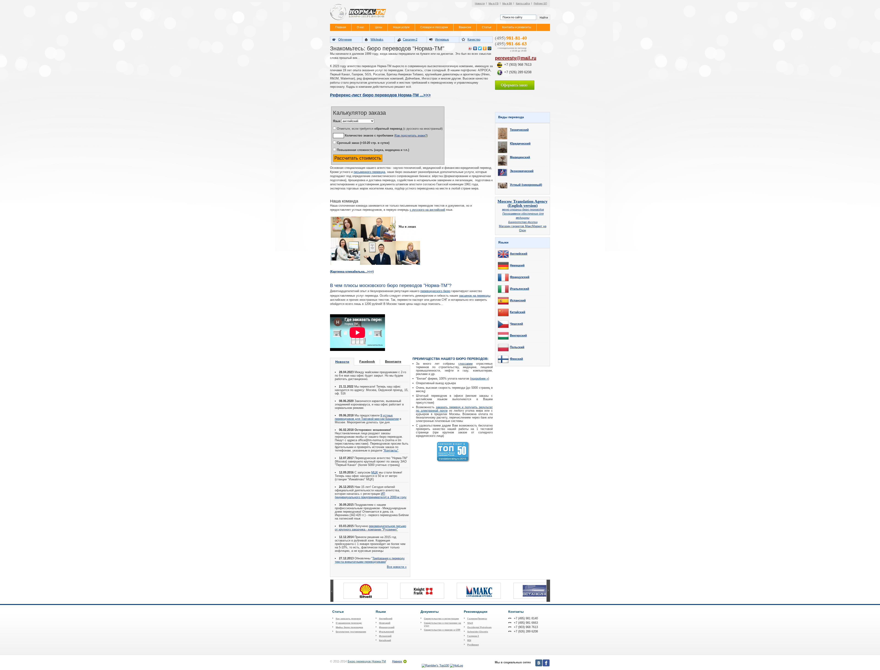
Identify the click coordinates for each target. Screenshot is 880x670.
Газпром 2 (473, 636)
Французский (519, 277)
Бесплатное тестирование (351, 631)
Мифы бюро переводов (349, 627)
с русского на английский (427, 209)
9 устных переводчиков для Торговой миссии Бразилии (367, 417)
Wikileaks (377, 39)
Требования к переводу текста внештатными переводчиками (370, 560)
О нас (360, 27)
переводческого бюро (435, 291)
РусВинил (473, 644)
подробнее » (479, 378)
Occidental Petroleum (479, 627)
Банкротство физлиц (523, 222)
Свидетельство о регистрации (441, 618)
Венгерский (518, 335)
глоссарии (465, 363)
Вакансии (465, 27)
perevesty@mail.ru (515, 57)
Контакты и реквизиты (516, 27)
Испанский (518, 300)
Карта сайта (523, 3)
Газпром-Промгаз (477, 618)
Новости (480, 3)
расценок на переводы (474, 295)
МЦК (374, 472)
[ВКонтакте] (475, 48)
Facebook (367, 361)
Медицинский (520, 157)
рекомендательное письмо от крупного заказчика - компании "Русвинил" (370, 527)
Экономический (522, 171)
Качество (474, 39)
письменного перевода (369, 172)
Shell (470, 623)
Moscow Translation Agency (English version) (522, 203)
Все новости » (397, 567)
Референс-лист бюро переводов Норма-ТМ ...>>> (380, 95)
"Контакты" (390, 450)
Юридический (520, 143)
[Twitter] (480, 48)
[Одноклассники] (484, 48)
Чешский (516, 323)
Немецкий (517, 265)
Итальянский (519, 288)
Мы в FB (493, 3)
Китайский (517, 312)
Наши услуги (401, 27)
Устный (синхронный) (526, 184)
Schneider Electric (477, 631)
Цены (378, 27)
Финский (516, 359)
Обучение (345, 39)
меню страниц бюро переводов (523, 209)
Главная (340, 27)
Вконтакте (393, 361)
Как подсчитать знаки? (411, 135)
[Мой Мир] (489, 48)
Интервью (442, 39)
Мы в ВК (507, 3)
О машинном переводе (349, 623)
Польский (517, 347)
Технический (519, 129)
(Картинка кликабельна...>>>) (352, 271)
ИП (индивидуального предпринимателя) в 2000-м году (371, 495)
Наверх (397, 661)
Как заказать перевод (348, 618)
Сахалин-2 (410, 39)
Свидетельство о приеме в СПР (442, 630)
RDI (469, 640)
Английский (518, 253)
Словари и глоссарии (434, 27)
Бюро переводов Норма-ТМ (367, 661)
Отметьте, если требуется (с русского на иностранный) (389, 128)
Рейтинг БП (540, 3)
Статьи (486, 27)
